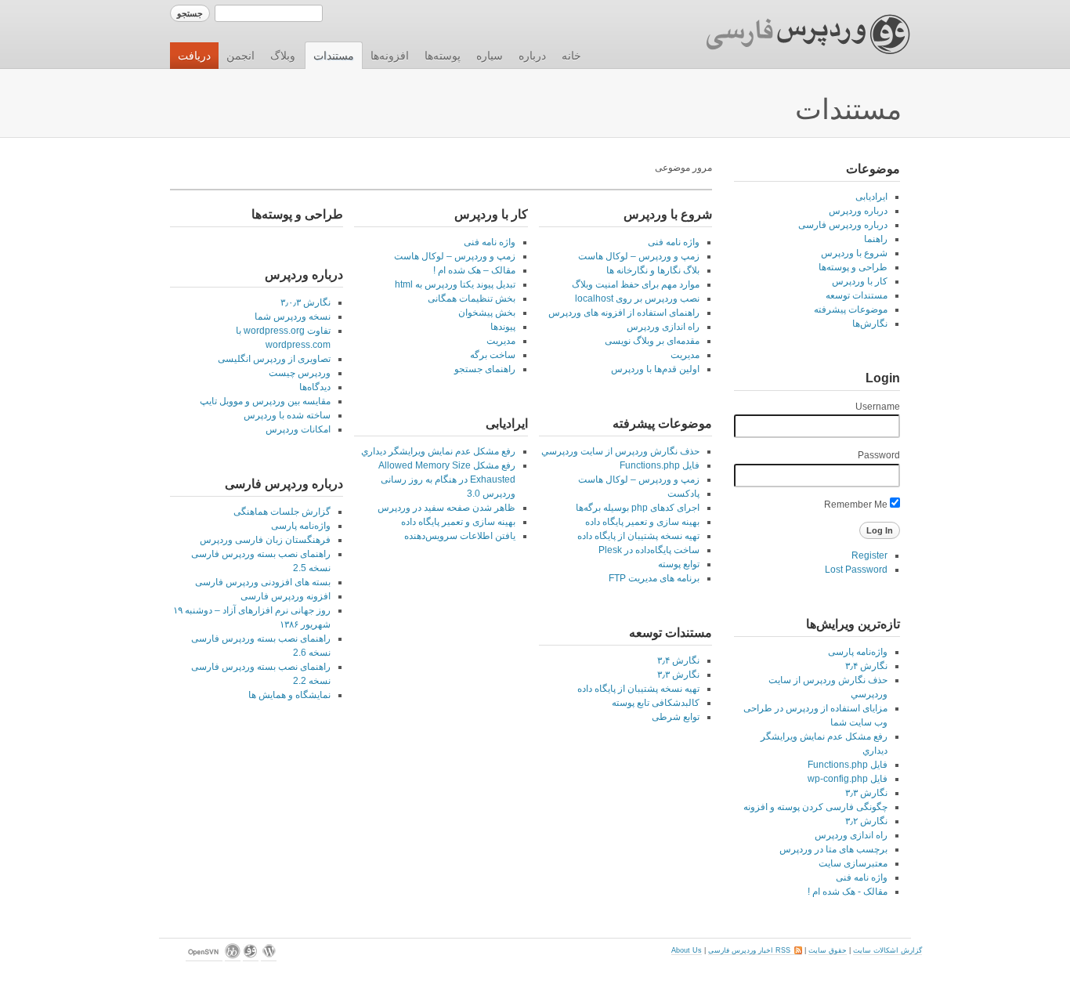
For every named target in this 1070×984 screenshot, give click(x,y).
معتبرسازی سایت (853, 863)
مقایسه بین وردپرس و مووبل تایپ (265, 401)
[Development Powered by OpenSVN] (204, 957)
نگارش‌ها (869, 323)
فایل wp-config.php (847, 778)
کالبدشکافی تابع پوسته (655, 702)
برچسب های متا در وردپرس (833, 849)
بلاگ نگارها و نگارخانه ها (652, 270)
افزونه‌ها (390, 55)
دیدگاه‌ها (315, 387)
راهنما (875, 238)
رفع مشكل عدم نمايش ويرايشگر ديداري (438, 451)
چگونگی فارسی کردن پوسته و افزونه (815, 806)
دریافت (194, 55)
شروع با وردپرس (854, 253)
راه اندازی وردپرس (851, 835)
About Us (686, 950)
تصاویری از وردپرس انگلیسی (274, 358)
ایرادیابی (871, 196)
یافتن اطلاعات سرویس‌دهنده (459, 535)
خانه (571, 55)
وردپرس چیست (300, 372)
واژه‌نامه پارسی (857, 651)
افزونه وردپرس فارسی (285, 596)
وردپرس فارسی (793, 34)
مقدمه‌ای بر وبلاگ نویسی (652, 340)
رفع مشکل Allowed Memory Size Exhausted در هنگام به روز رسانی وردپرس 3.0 (446, 479)
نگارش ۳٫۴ (866, 665)
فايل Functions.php (847, 764)
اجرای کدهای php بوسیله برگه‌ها (637, 507)
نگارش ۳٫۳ (866, 792)
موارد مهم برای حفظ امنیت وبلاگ (635, 284)
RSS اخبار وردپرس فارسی (755, 950)
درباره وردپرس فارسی (842, 224)
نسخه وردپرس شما (293, 316)
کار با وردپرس (859, 281)
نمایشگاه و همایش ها (289, 694)
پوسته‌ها (443, 55)
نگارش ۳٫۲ (866, 821)
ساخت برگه (492, 354)
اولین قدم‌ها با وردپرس (655, 369)
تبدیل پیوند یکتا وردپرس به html (455, 284)
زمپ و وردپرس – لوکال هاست (638, 256)
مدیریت (685, 354)
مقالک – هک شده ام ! (474, 270)
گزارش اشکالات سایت (887, 950)
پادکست (683, 493)
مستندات (333, 55)
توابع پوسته (678, 564)
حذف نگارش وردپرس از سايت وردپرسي (620, 451)
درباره (532, 55)
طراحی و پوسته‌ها (853, 267)
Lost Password (856, 569)
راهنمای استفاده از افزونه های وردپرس (623, 312)
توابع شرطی (675, 716)
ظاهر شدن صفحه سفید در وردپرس (446, 507)
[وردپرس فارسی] (250, 957)
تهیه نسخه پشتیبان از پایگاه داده (638, 535)
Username (877, 406)
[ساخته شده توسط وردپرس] (269, 957)
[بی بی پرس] (232, 957)
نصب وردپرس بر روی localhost (637, 298)
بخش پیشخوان (486, 312)
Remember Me (857, 504)
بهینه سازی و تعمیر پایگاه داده (642, 521)
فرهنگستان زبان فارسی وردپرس (265, 539)
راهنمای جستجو (484, 369)
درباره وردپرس (858, 210)
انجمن (240, 55)
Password (879, 455)
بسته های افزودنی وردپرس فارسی (263, 582)
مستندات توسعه (856, 295)
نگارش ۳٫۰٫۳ (305, 302)
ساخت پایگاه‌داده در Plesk (648, 549)
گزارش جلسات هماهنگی (282, 511)
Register (869, 555)
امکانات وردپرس (298, 429)
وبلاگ (282, 55)
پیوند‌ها (502, 326)
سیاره (489, 55)
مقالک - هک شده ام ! (847, 891)
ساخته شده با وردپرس (287, 415)
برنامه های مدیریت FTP (654, 578)
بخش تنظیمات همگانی (471, 298)
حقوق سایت (827, 950)
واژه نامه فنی (861, 877)
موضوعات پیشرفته (850, 309)
